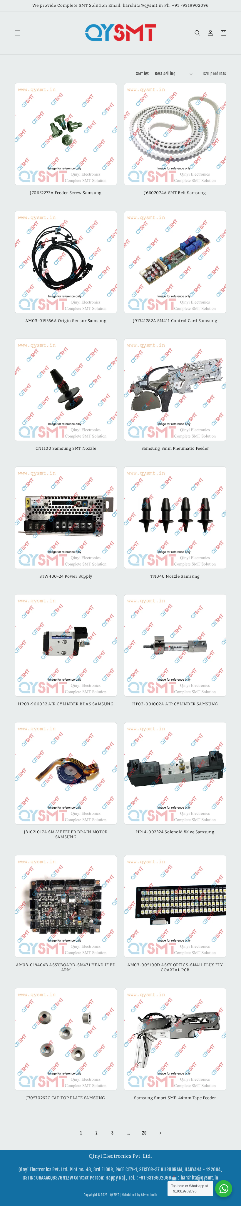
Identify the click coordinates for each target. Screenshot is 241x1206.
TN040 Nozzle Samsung (175, 576)
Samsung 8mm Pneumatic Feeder (175, 448)
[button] (17, 32)
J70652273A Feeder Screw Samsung (66, 192)
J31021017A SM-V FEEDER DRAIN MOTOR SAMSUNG (66, 834)
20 (144, 1132)
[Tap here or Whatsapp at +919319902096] (223, 1188)
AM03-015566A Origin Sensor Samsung (65, 320)
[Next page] (160, 1133)
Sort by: (142, 73)
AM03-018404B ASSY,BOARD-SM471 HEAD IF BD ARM (66, 967)
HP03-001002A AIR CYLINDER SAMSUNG (175, 704)
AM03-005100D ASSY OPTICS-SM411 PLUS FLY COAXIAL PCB (175, 967)
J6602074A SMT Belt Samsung (175, 192)
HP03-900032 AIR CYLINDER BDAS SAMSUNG (65, 704)
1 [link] (81, 1133)
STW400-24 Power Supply (65, 576)
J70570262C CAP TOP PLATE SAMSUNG (65, 1097)
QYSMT (114, 1195)
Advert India (149, 1195)
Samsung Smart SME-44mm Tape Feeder (175, 1097)
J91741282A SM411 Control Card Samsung (175, 320)
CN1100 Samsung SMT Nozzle (66, 448)
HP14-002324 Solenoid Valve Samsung (175, 831)
